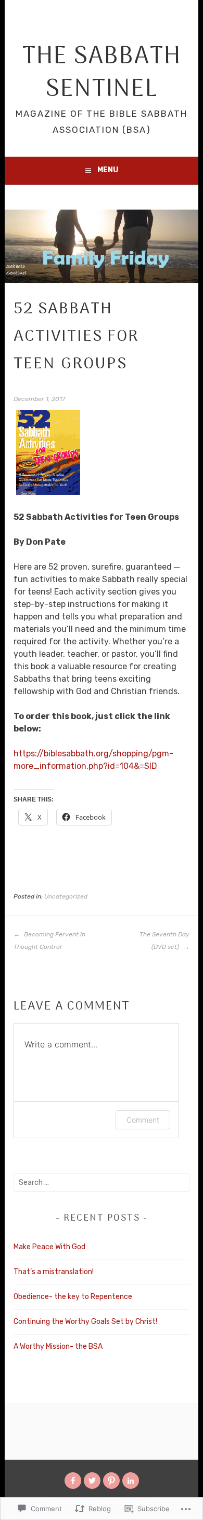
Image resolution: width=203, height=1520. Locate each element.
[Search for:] (101, 1182)
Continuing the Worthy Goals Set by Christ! (85, 1321)
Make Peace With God (49, 1246)
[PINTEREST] (111, 1480)
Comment (142, 1119)
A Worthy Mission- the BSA (58, 1346)
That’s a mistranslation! (54, 1271)
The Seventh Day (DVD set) (164, 940)
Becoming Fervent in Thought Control (49, 940)
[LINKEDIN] (130, 1480)
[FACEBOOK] (73, 1480)
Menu (107, 169)
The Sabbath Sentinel (101, 73)
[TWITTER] (92, 1480)
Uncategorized (65, 896)
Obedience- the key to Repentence (73, 1296)
